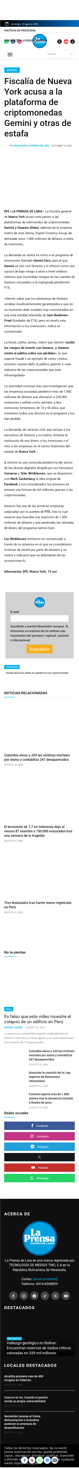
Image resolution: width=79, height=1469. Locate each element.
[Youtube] (66, 1296)
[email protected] (45, 1279)
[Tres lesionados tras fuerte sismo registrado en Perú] (39, 873)
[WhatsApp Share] (39, 1460)
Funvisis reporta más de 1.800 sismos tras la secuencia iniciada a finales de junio (51, 1098)
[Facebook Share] (24, 1460)
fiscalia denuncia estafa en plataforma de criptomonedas (37, 672)
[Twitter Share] (32, 1460)
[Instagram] (24, 1296)
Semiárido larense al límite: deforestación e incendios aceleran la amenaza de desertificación (22, 1422)
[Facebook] (13, 1296)
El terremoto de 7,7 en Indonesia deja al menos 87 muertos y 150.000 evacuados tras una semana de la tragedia (38, 831)
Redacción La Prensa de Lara (31, 145)
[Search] (71, 54)
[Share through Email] (55, 1460)
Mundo (12, 70)
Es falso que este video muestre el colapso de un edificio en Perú (37, 1019)
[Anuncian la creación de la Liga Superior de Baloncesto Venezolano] (14, 1078)
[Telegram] (34, 1296)
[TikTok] (45, 1296)
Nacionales (14, 1338)
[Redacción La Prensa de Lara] (7, 146)
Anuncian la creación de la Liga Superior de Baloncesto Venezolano (50, 1077)
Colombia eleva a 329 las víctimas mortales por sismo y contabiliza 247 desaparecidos (51, 1055)
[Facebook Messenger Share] (47, 1460)
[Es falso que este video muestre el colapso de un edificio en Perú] (39, 986)
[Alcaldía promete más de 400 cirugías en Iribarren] (64, 1380)
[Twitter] (55, 1296)
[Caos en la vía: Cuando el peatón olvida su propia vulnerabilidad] (64, 1401)
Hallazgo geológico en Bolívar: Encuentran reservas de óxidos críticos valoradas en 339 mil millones (39, 1348)
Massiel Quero (13, 1027)
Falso (9, 1009)
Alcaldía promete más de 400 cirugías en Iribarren (23, 1378)
